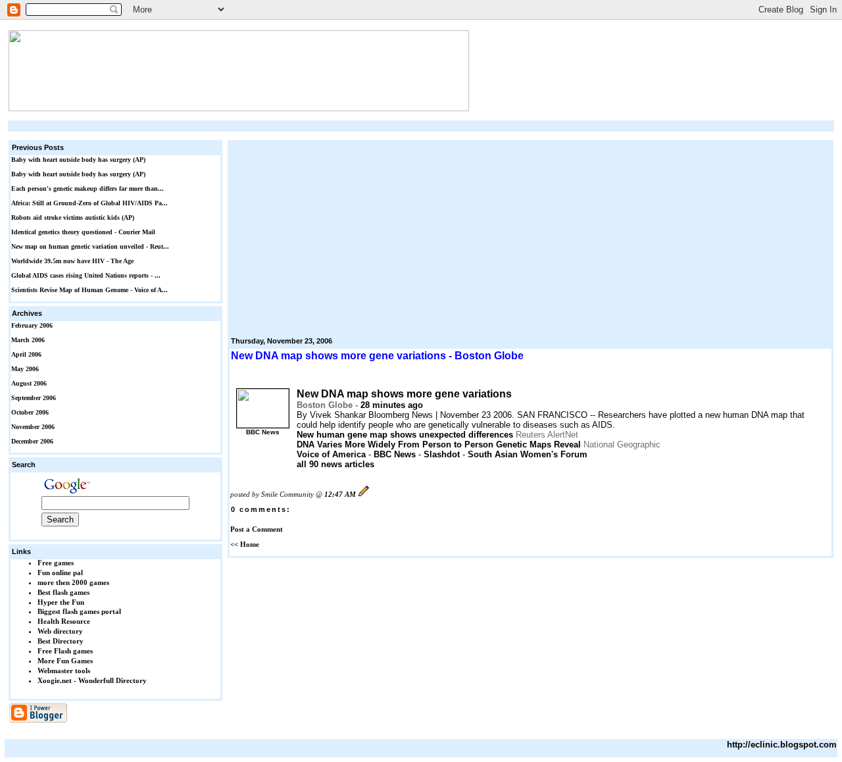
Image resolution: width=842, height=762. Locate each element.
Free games (55, 563)
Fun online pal (60, 572)
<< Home (244, 544)
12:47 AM (340, 494)
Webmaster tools (63, 670)
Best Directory (60, 641)
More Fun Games (65, 661)
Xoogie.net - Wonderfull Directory (92, 680)
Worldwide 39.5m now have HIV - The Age (72, 261)
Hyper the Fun (60, 602)
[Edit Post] (364, 494)
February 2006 (32, 325)
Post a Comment (256, 529)
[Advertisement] (421, 126)
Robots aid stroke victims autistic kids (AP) (72, 217)
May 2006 (25, 368)
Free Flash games (65, 651)
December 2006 (32, 441)
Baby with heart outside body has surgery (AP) (78, 159)
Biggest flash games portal (79, 611)
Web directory (60, 631)
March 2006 (28, 339)
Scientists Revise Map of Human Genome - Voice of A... (89, 289)
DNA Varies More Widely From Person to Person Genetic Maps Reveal (439, 444)
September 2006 (33, 397)
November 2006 (33, 426)
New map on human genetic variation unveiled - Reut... (90, 246)
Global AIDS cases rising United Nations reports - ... (86, 275)
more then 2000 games (73, 582)
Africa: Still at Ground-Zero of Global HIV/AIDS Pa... (89, 203)
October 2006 (30, 412)
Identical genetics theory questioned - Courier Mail (83, 232)
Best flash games (63, 592)
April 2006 (26, 354)
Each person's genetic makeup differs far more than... (87, 188)
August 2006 (29, 383)
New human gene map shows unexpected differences (405, 435)
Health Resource (63, 621)
